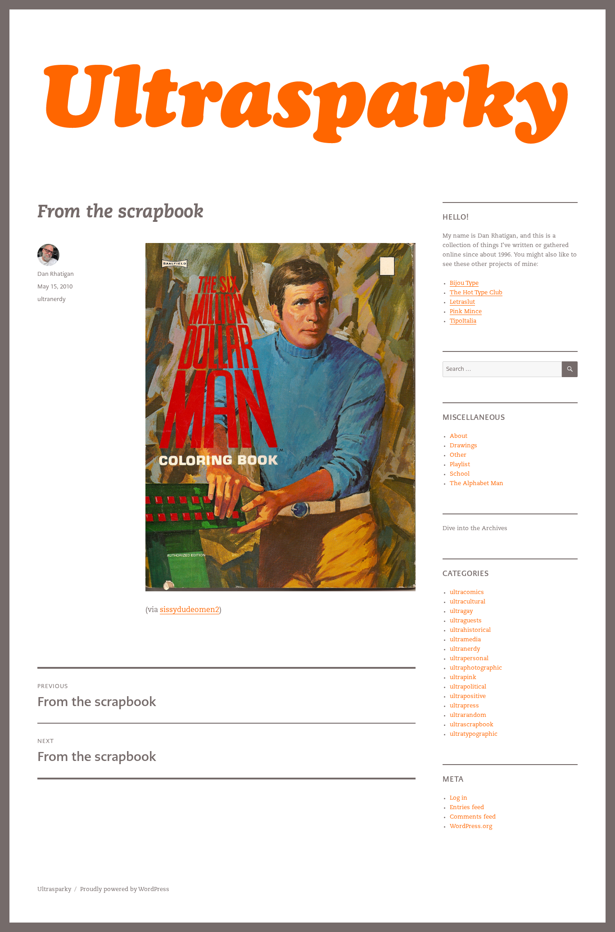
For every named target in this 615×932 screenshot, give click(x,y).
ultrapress (464, 706)
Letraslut (462, 302)
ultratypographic (473, 734)
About (458, 436)
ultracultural (467, 602)
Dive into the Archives (475, 528)
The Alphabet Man (476, 483)
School (460, 474)
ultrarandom (468, 715)
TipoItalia (463, 321)
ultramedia (465, 640)
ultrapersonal (469, 659)
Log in (458, 798)
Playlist (460, 465)
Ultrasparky (54, 889)
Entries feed (467, 807)
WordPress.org (471, 826)
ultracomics (467, 592)
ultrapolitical (468, 687)
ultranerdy (51, 299)
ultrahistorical (470, 630)
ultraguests (466, 621)
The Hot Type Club (476, 293)
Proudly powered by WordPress (124, 889)
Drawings (463, 446)
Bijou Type (464, 283)
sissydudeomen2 (189, 610)
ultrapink (463, 677)
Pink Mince (466, 312)
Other (458, 455)
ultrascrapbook (471, 725)
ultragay (461, 611)
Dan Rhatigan (55, 274)
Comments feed (473, 817)
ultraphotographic (476, 668)
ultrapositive (468, 696)
